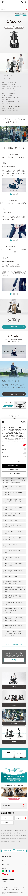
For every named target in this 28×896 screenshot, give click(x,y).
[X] (6, 871)
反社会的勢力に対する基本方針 (8, 889)
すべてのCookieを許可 (14, 465)
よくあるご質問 (6, 805)
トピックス (23, 6)
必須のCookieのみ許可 (14, 473)
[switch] (24, 449)
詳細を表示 (21, 461)
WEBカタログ (6, 818)
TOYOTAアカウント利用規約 (19, 887)
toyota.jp (11, 429)
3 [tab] (17, 194)
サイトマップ (4, 886)
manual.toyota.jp (19, 429)
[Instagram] (17, 871)
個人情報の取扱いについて (7, 887)
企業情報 (17, 889)
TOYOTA (2, 2)
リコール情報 (23, 889)
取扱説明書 (5, 822)
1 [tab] (10, 194)
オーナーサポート (13, 6)
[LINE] (3, 871)
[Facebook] (10, 871)
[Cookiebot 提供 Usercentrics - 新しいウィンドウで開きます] (20, 422)
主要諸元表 (18, 818)
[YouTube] (13, 871)
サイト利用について (12, 886)
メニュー (23, 9)
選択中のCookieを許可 (14, 469)
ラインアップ (4, 6)
